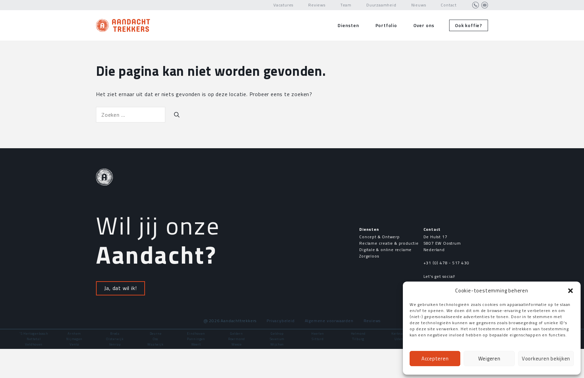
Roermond (236, 338)
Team (345, 5)
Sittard (318, 338)
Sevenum (277, 338)
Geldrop (277, 333)
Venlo (74, 344)
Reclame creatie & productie (389, 243)
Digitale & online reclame (385, 249)
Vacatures (283, 5)
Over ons (423, 25)
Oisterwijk (115, 338)
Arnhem (74, 333)
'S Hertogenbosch (33, 333)
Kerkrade (398, 333)
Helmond (358, 333)
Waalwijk (155, 344)
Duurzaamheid (381, 5)
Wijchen (277, 344)
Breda (115, 333)
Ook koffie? (468, 25)
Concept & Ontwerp (379, 237)
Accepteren (435, 358)
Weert (196, 344)
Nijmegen (74, 338)
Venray (115, 344)
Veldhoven (33, 344)
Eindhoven (196, 333)
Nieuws (418, 5)
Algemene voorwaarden (329, 320)
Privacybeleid (280, 320)
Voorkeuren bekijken (546, 358)
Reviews (316, 5)
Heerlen (317, 333)
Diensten (348, 25)
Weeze (237, 344)
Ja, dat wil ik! (120, 288)
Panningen (196, 338)
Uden (398, 338)
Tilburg (358, 338)
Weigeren (489, 358)
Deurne (156, 333)
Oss (155, 338)
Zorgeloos (369, 256)
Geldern (236, 333)
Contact (449, 5)
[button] (570, 290)
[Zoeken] (177, 115)
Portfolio (386, 25)
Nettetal (34, 338)
